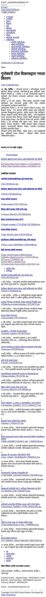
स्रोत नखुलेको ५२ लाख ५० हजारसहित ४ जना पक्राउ (21, 403)
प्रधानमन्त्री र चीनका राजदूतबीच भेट (14, 473)
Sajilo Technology (8, 595)
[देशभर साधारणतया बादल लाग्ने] (23, 224)
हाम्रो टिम (9, 558)
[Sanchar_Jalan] (23, 262)
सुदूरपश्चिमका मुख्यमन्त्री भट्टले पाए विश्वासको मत (19, 374)
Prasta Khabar (12, 155)
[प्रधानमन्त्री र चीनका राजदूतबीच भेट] (23, 475)
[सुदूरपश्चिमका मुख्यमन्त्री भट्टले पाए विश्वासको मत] (23, 376)
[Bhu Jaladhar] (23, 166)
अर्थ (7, 26)
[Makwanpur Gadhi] (23, 164)
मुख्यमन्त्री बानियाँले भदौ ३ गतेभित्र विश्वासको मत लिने (21, 488)
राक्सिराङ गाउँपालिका (19, 58)
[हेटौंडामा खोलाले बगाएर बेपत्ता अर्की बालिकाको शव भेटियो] (23, 194)
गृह (7, 551)
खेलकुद (9, 28)
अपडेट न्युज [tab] (10, 268)
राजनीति (9, 19)
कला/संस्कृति (11, 30)
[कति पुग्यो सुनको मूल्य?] (23, 363)
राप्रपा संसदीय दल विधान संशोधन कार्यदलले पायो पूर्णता (21, 347)
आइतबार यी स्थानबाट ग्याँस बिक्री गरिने (15, 455)
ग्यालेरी (8, 556)
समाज (8, 21)
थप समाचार (40, 400)
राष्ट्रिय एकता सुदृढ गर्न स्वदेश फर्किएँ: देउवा (17, 522)
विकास (8, 23)
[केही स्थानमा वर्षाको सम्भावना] (23, 255)
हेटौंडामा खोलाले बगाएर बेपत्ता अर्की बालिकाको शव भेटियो (21, 159)
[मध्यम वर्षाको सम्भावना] (23, 204)
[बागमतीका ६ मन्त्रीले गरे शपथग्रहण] (23, 333)
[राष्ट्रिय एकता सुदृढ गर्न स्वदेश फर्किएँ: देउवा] (23, 525)
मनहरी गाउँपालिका (18, 56)
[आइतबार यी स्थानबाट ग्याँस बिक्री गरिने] (23, 457)
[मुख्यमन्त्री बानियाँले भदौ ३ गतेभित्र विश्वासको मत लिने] (23, 491)
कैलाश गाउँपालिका (18, 54)
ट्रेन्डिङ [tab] (9, 271)
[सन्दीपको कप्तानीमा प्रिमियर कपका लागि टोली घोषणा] (23, 507)
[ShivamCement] (23, 63)
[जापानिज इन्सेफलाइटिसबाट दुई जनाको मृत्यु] (23, 184)
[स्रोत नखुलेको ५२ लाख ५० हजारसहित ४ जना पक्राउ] (23, 405)
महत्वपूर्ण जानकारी (12, 37)
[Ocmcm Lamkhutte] (23, 259)
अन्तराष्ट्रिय (10, 33)
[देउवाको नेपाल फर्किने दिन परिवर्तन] (23, 423)
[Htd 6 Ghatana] (23, 264)
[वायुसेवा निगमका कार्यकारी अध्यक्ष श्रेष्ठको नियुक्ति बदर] (23, 304)
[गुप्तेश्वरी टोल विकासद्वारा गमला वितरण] (23, 85)
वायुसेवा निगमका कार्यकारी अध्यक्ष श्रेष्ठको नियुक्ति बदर (21, 302)
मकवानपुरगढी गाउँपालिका (20, 47)
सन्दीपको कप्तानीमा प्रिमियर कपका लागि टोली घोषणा (20, 504)
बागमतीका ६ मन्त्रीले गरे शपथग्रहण (14, 331)
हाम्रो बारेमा (10, 554)
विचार (8, 35)
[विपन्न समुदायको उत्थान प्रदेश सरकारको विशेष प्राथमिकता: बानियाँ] (23, 441)
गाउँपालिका (10, 40)
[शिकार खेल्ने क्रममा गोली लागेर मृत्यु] (23, 214)
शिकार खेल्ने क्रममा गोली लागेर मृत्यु (14, 387)
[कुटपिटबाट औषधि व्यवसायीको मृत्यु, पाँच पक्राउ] (23, 245)
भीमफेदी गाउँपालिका (18, 49)
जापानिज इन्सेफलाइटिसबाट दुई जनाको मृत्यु (16, 275)
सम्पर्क (8, 561)
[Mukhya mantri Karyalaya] (23, 257)
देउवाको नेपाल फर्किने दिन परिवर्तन (13, 421)
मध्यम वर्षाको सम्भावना (9, 315)
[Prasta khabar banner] (23, 9)
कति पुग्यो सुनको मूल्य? (9, 360)
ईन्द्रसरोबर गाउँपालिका (19, 51)
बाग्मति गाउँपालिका (18, 42)
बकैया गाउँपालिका (17, 44)
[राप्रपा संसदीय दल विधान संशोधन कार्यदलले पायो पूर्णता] (23, 349)
